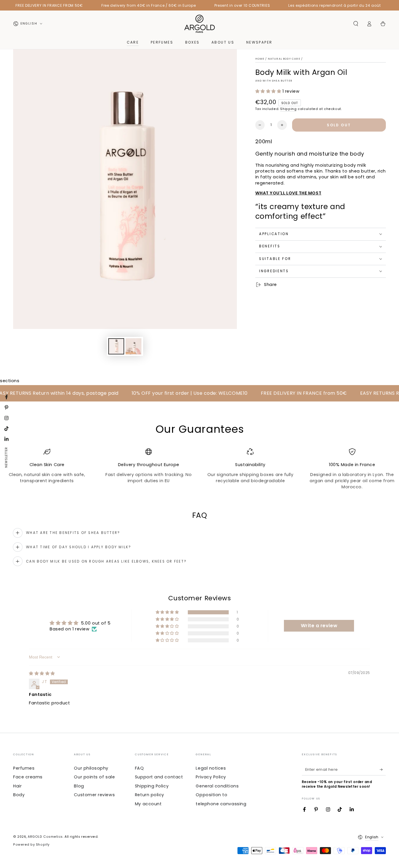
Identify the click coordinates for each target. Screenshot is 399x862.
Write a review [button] (319, 625)
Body (19, 795)
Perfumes (23, 768)
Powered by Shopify (31, 844)
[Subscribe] (383, 769)
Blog (79, 786)
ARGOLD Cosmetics (45, 837)
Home (260, 59)
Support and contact (159, 777)
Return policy (149, 795)
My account (148, 804)
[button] (355, 24)
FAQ (139, 768)
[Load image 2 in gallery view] (133, 346)
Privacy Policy (211, 777)
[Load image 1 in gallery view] (116, 346)
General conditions (217, 786)
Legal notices (211, 768)
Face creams (28, 777)
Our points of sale (94, 777)
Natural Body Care (284, 59)
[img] (42, 673)
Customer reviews (94, 795)
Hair (17, 786)
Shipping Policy (152, 786)
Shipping (288, 109)
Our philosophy (91, 768)
